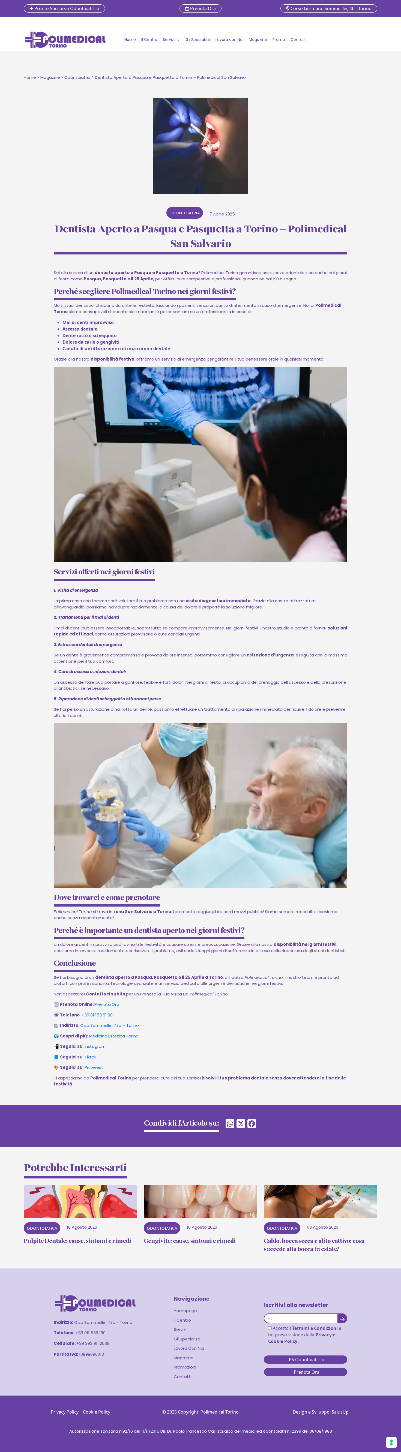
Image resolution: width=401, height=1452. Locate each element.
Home (130, 39)
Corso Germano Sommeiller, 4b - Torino (330, 8)
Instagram (95, 1046)
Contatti (299, 39)
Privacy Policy (65, 1412)
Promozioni (185, 1367)
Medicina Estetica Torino (114, 1036)
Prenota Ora (202, 8)
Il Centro (149, 39)
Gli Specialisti (197, 39)
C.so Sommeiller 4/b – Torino (109, 1025)
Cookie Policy (96, 1412)
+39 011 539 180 (91, 1333)
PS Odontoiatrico (306, 1360)
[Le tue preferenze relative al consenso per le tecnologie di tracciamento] (391, 1442)
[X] (240, 1124)
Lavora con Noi (229, 39)
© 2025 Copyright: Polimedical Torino (200, 1412)
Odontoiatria (77, 77)
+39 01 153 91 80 (97, 1015)
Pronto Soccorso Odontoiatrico (66, 8)
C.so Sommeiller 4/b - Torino (103, 1322)
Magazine (258, 39)
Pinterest (94, 1067)
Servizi (169, 39)
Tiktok (90, 1057)
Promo (279, 39)
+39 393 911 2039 (92, 1343)
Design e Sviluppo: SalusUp (321, 1412)
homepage (185, 1310)
